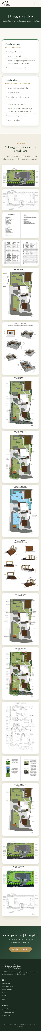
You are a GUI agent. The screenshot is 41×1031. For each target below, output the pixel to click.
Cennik (4, 993)
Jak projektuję (6, 983)
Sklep (3, 999)
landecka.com (6, 1015)
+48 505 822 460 (8, 1012)
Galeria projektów (20, 949)
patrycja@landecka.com (9, 1009)
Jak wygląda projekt (7, 986)
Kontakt (4, 996)
